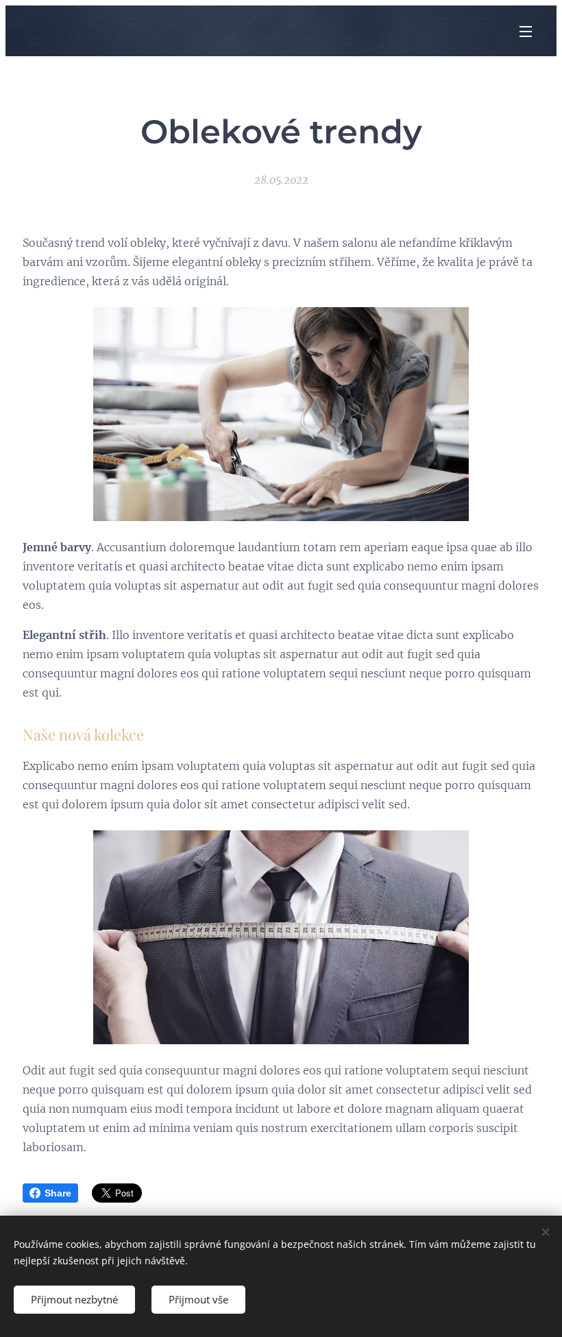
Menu (525, 31)
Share (58, 1193)
